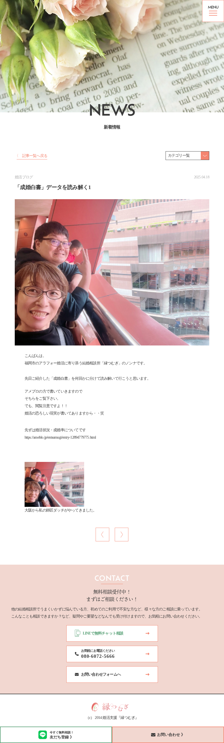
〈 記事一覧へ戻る (31, 156)
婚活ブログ (24, 177)
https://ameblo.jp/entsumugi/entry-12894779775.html (60, 437)
